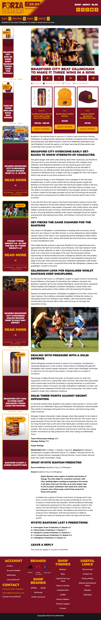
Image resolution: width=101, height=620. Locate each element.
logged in (46, 549)
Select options (41, 129)
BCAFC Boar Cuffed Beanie (65, 115)
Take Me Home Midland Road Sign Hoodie (8, 112)
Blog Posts (17, 18)
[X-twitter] (78, 10)
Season (30, 18)
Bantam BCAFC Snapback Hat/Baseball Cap (88, 116)
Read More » (15, 182)
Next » (20, 79)
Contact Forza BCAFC (11, 597)
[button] (36, 78)
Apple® (42, 111)
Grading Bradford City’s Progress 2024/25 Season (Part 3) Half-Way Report (15, 318)
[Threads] (87, 10)
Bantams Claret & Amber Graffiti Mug (15, 464)
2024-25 (42, 18)
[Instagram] (83, 10)
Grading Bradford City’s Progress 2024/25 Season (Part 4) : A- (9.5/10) (15, 169)
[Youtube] (92, 10)
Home (4, 18)
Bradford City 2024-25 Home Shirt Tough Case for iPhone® (42, 116)
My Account (30, 8)
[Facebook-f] (96, 10)
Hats (65, 111)
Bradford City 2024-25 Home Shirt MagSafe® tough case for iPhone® (9, 63)
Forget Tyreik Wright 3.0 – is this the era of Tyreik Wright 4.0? (15, 244)
